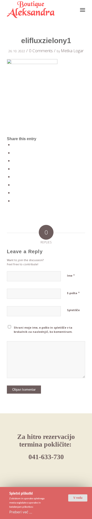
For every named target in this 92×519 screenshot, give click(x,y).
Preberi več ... (20, 512)
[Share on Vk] (14, 185)
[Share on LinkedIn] (14, 169)
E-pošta (73, 293)
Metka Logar (72, 50)
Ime (71, 275)
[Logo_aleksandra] (38, 10)
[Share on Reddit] (14, 193)
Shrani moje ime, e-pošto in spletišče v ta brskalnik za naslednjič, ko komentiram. (43, 330)
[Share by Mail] (14, 201)
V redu (77, 498)
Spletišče (73, 310)
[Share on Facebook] (14, 145)
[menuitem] (82, 10)
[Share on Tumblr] (14, 177)
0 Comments (41, 50)
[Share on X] (14, 153)
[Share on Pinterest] (14, 161)
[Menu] (82, 10)
